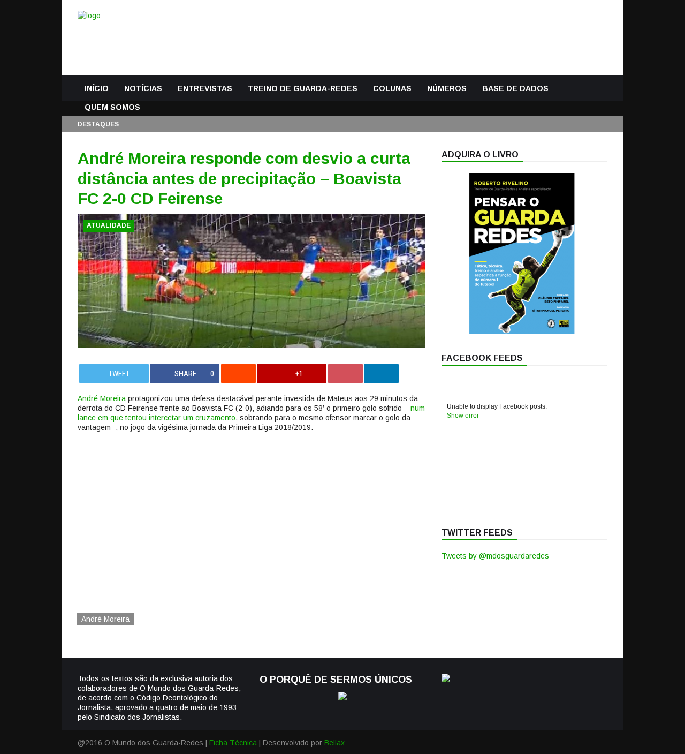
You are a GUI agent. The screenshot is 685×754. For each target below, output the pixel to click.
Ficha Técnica (233, 742)
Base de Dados (515, 88)
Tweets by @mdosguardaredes (495, 556)
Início (97, 88)
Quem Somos (112, 107)
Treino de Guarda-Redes (302, 88)
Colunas (392, 88)
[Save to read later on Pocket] (345, 373)
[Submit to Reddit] (238, 373)
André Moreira (102, 398)
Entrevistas (205, 88)
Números (447, 88)
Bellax (334, 742)
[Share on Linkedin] (381, 373)
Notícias (143, 88)
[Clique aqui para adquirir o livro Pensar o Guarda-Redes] (522, 331)
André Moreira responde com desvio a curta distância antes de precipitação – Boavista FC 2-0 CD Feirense (244, 178)
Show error (463, 415)
